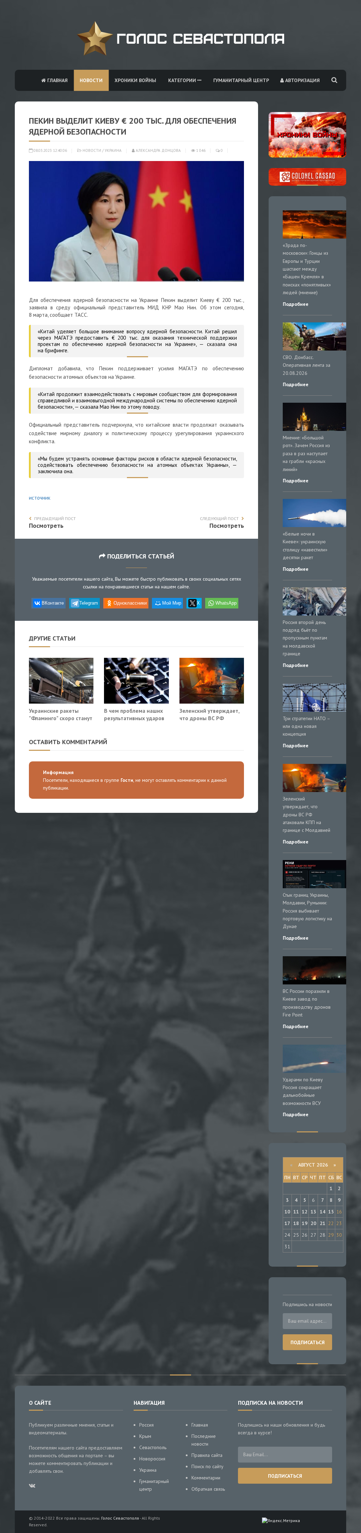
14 (322, 1212)
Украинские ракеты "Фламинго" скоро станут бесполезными (60, 718)
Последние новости (203, 1440)
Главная (57, 80)
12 (304, 1212)
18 (296, 1223)
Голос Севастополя (120, 1518)
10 (287, 1212)
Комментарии (205, 1478)
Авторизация (302, 80)
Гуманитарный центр (241, 80)
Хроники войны (135, 80)
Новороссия (152, 1458)
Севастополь (152, 1447)
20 (313, 1223)
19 (304, 1223)
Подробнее (295, 304)
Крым (145, 1436)
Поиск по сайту (207, 1466)
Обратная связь (208, 1489)
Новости (91, 80)
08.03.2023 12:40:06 (49, 150)
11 (296, 1212)
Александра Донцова (158, 150)
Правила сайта (206, 1455)
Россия (146, 1425)
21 (322, 1223)
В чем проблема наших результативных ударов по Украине (134, 718)
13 (313, 1212)
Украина (113, 150)
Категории (182, 80)
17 (287, 1223)
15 (331, 1212)
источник (39, 497)
